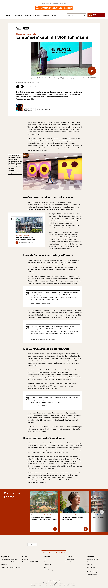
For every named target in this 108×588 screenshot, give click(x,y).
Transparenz (91, 567)
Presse (89, 562)
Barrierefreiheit (92, 574)
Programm (18, 15)
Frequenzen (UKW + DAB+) (30, 562)
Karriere (89, 564)
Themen (8, 15)
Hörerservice (69, 559)
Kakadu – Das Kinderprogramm (11, 567)
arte (59, 585)
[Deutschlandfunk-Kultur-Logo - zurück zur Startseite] (54, 8)
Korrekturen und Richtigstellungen (92, 571)
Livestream (25, 559)
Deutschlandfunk (46, 3)
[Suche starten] (84, 15)
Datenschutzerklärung (40, 583)
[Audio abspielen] (92, 70)
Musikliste (46, 15)
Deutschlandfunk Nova (59, 3)
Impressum (71, 583)
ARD (40, 585)
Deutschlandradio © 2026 (54, 581)
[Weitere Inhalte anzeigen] (101, 511)
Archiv (54, 15)
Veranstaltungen (49, 570)
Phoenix (52, 585)
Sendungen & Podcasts (32, 15)
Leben (19, 28)
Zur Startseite (32, 544)
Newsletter (47, 564)
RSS (45, 567)
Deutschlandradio (92, 559)
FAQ (45, 559)
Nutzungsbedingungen (57, 583)
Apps (45, 562)
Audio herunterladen (38, 86)
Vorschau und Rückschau (9, 559)
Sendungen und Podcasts (9, 562)
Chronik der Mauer (70, 585)
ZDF (46, 585)
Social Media (69, 562)
